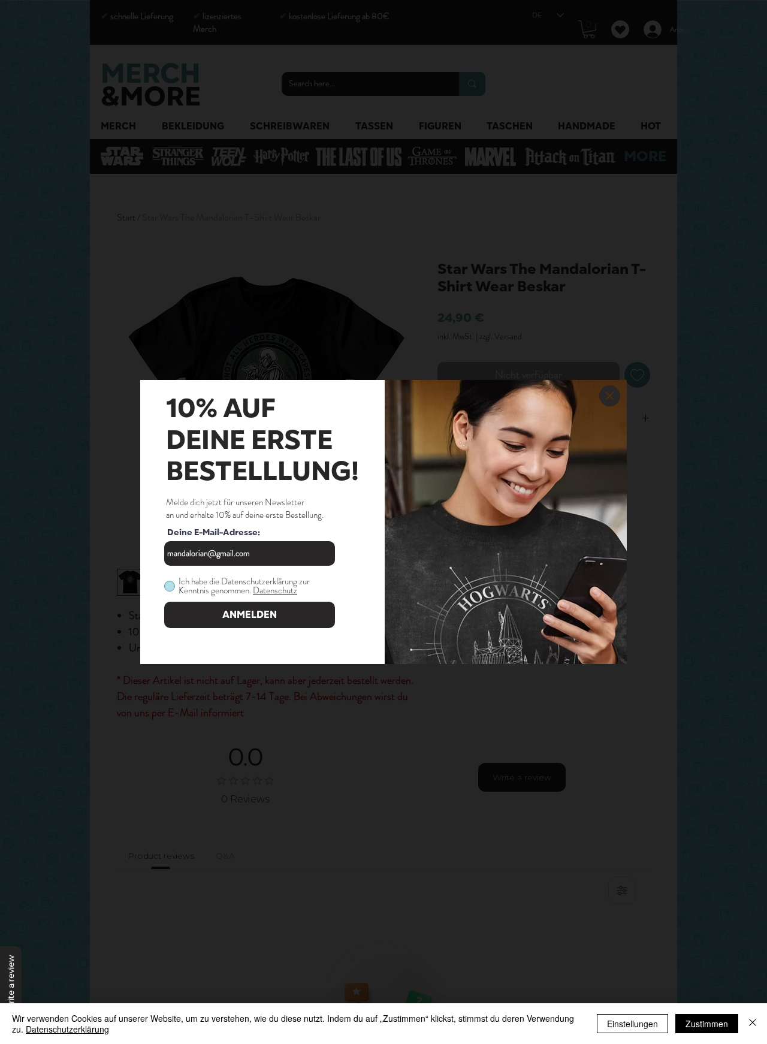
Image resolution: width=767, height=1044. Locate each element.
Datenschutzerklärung (67, 1029)
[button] (609, 396)
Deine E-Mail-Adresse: (213, 533)
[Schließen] (752, 1023)
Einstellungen (632, 1024)
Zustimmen (707, 1024)
